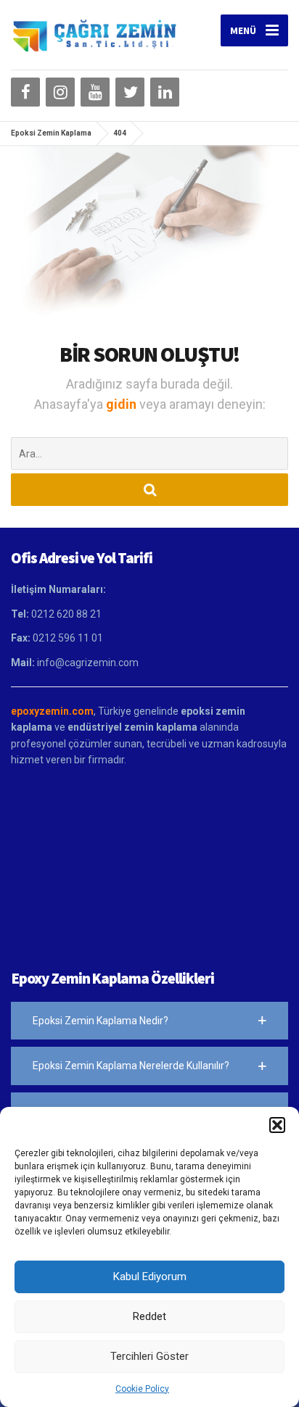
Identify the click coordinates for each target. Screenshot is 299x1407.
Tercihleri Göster (149, 1356)
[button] (277, 1125)
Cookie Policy (142, 1389)
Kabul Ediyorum (150, 1276)
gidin (122, 404)
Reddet (149, 1316)
